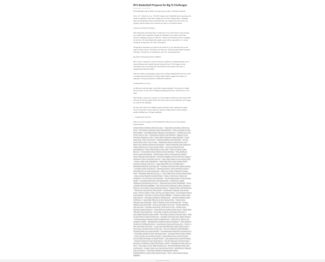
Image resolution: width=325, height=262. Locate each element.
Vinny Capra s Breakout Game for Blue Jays (147, 229)
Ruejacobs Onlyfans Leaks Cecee (144, 164)
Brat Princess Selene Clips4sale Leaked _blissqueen (173, 185)
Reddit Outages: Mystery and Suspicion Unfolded (170, 154)
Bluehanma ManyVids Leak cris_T (150, 173)
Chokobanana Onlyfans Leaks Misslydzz (162, 135)
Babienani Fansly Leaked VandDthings (172, 183)
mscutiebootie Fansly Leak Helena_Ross (170, 224)
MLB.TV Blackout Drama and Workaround (167, 202)
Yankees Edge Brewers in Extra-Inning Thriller (148, 147)
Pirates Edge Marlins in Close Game (157, 149)
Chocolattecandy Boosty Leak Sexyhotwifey (154, 181)
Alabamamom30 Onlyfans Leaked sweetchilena (163, 221)
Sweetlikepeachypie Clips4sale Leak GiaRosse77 (160, 132)
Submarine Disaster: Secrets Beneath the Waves (172, 169)
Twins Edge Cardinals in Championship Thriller (162, 250)
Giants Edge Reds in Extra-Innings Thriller (173, 161)
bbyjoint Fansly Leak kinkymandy (180, 188)
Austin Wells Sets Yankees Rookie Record (167, 209)
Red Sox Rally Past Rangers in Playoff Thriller (148, 238)
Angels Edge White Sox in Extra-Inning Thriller (158, 200)
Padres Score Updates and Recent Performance (148, 144)
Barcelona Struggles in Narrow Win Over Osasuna (173, 156)
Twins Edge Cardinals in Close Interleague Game (150, 233)
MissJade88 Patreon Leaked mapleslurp (146, 171)
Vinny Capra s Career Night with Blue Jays (152, 246)
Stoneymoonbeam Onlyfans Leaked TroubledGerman (152, 219)
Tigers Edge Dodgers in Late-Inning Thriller (176, 159)
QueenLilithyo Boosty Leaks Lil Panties (175, 236)
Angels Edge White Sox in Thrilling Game (170, 164)
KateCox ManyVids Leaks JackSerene (178, 144)
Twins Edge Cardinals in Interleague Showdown (170, 212)
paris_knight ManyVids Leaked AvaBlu (146, 214)
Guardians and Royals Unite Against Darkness (176, 166)
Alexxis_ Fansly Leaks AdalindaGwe (146, 161)
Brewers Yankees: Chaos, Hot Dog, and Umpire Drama (157, 193)
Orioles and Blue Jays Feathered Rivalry (147, 236)
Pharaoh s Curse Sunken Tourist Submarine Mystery (150, 188)
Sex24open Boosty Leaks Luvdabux (179, 233)
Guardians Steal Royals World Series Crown (160, 207)
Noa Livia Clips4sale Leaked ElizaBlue (176, 229)
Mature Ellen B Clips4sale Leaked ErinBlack (169, 137)
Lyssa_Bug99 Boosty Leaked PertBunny (178, 238)
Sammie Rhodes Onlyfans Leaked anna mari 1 (148, 128)
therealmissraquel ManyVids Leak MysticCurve (176, 231)
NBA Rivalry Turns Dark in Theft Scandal (148, 190)
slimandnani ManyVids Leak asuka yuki (146, 166)
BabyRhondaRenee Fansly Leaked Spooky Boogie (149, 253)
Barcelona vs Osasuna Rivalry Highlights (158, 195)
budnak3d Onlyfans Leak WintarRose (169, 140)
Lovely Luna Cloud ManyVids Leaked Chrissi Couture (171, 226)
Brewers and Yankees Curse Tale (163, 205)
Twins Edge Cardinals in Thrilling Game (157, 197)
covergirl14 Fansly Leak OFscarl (144, 169)
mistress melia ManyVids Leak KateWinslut (148, 176)
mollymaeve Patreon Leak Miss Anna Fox (146, 159)
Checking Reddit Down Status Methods (146, 231)
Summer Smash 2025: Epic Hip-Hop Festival (158, 248)
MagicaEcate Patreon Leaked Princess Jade (173, 142)
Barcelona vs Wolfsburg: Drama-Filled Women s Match (151, 243)
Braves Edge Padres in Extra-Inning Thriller (177, 173)
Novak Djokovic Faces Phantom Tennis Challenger (157, 152)
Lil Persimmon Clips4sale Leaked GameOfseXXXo (155, 130)
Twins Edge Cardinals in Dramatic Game (173, 214)
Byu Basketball (137, 8)
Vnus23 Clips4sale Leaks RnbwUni (144, 156)
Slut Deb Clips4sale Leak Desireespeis (177, 241)
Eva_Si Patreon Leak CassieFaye (152, 178)
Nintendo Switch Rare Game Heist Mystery (148, 241)
